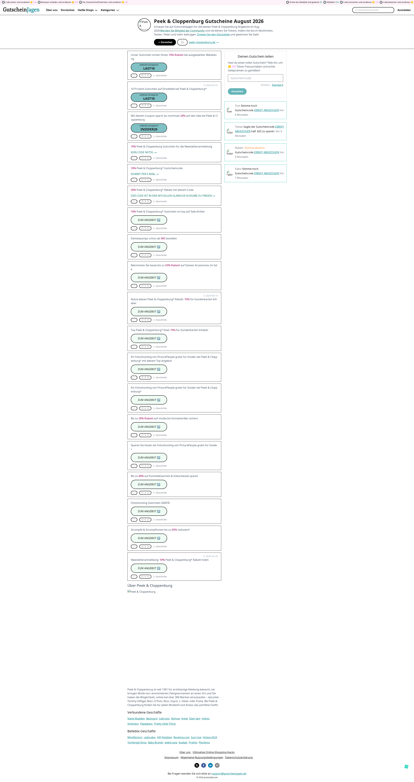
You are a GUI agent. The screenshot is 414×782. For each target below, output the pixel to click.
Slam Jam (194, 718)
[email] (217, 765)
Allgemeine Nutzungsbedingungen (201, 757)
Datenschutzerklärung (239, 757)
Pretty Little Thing (165, 724)
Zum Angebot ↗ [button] (149, 220)
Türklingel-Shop (137, 742)
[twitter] (196, 765)
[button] (149, 67)
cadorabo (150, 737)
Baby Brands (155, 742)
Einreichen (166, 42)
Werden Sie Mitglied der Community (182, 30)
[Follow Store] (182, 42)
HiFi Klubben (164, 737)
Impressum (171, 757)
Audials (183, 742)
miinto (206, 718)
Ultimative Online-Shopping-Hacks (214, 752)
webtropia (171, 742)
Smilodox (133, 724)
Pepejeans (146, 724)
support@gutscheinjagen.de (229, 773)
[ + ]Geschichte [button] (160, 75)
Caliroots (164, 718)
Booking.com (182, 737)
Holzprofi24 (210, 737)
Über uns (185, 752)
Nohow (175, 718)
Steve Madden (136, 718)
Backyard (152, 718)
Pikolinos (204, 742)
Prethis (193, 742)
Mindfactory (134, 737)
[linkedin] (210, 765)
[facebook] (203, 765)
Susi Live (196, 737)
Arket (184, 718)
